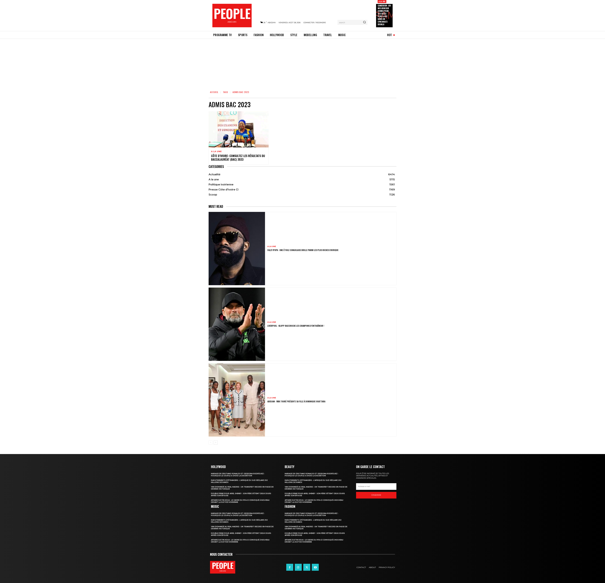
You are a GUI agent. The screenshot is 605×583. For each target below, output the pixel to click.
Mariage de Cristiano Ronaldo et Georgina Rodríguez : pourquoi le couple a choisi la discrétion (238, 475)
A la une (382, 1)
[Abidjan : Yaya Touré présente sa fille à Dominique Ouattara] (237, 400)
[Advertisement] (302, 62)
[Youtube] (315, 567)
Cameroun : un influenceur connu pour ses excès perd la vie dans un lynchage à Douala (384, 15)
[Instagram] (298, 567)
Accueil (214, 92)
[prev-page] (211, 442)
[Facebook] (289, 567)
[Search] (364, 22)
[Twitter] (306, 567)
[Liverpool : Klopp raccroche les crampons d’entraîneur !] (237, 324)
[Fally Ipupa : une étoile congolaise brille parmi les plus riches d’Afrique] (237, 248)
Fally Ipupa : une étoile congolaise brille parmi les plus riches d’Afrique (302, 250)
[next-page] (216, 442)
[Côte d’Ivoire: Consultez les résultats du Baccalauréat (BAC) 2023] (239, 129)
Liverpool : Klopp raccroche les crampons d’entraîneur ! (295, 325)
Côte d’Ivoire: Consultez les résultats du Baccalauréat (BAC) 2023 (238, 157)
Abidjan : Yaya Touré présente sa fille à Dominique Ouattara (296, 401)
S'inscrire (376, 495)
